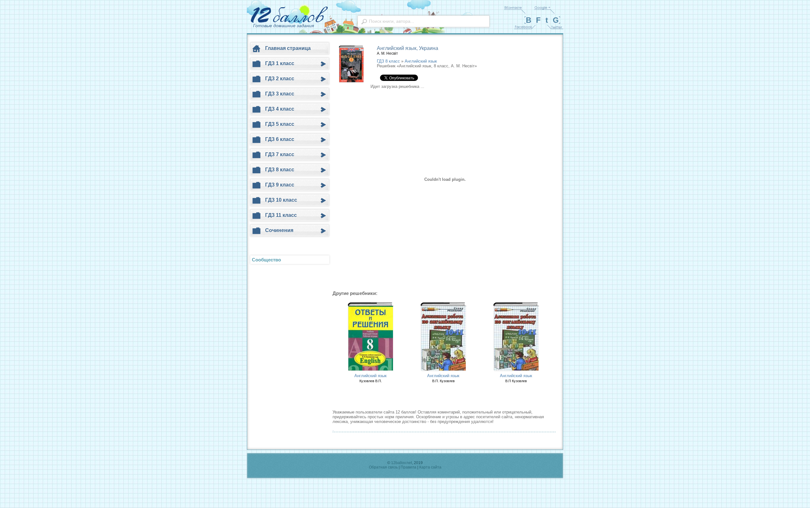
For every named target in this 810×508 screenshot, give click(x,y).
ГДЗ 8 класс (388, 61)
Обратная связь (383, 467)
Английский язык (421, 61)
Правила (408, 467)
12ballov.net (401, 463)
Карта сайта (430, 467)
